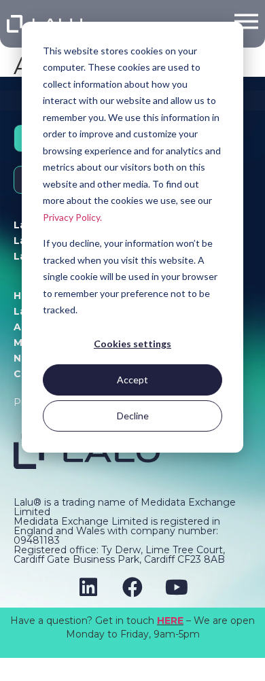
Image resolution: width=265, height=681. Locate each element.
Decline (133, 415)
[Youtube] (176, 587)
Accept (132, 379)
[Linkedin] (88, 587)
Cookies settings (132, 343)
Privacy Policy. (72, 217)
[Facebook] (132, 587)
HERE (170, 620)
